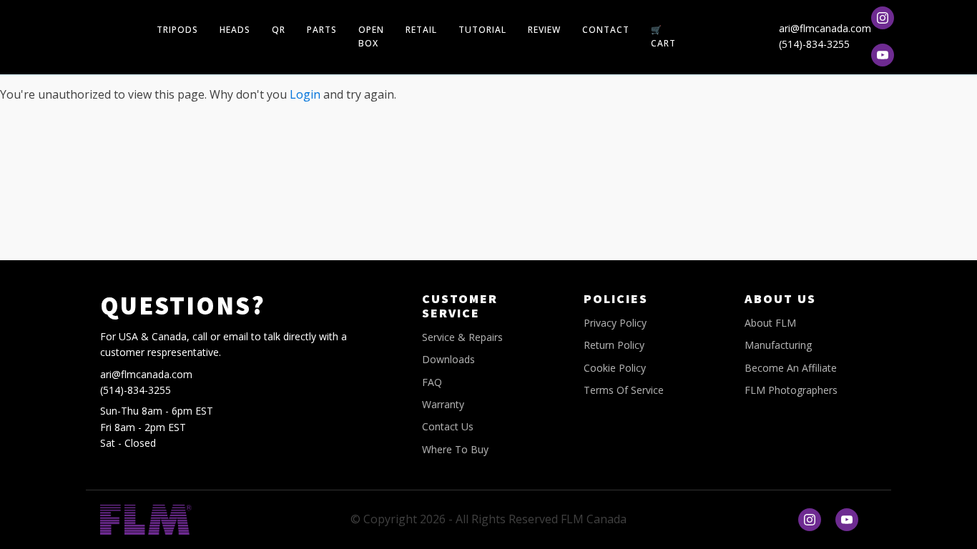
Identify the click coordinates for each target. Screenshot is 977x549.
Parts (322, 30)
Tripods (177, 30)
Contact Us (447, 426)
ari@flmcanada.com (825, 28)
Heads (235, 30)
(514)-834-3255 (814, 44)
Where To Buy (455, 449)
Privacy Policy (615, 322)
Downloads (448, 359)
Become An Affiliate (791, 367)
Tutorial (482, 30)
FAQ (432, 382)
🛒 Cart (663, 36)
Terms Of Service (624, 390)
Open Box (371, 36)
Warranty (443, 404)
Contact (605, 30)
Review (544, 30)
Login (305, 94)
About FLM (770, 322)
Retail (421, 30)
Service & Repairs (462, 337)
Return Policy (614, 345)
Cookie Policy (615, 367)
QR (278, 30)
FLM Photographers (791, 390)
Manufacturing (778, 345)
